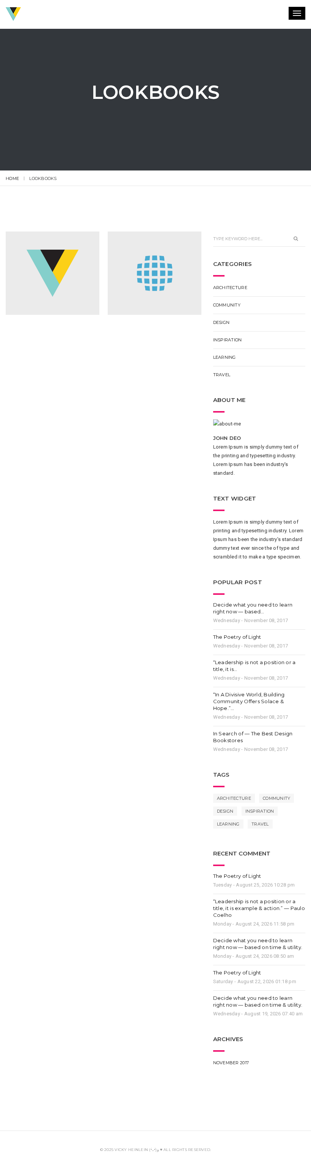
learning (224, 357)
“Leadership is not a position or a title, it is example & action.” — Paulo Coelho (259, 908)
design (221, 322)
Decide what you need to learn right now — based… (253, 608)
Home (12, 178)
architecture (230, 287)
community (226, 305)
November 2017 (231, 1062)
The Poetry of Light (237, 637)
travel (222, 374)
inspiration (227, 339)
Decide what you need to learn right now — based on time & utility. (257, 943)
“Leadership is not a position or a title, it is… (254, 665)
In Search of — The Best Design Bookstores (253, 736)
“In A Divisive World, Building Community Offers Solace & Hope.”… (249, 701)
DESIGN (225, 811)
